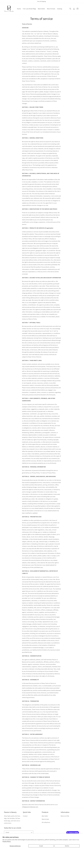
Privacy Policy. (7, 841)
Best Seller (45, 816)
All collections (46, 822)
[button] (70, 9)
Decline (67, 846)
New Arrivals (45, 819)
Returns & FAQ (65, 816)
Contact (25, 816)
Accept (41, 846)
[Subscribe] (31, 832)
